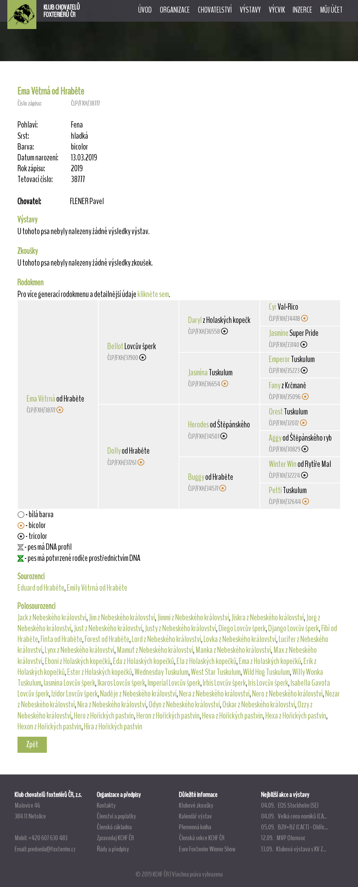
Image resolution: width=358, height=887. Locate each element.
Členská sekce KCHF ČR (201, 838)
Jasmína (198, 372)
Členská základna (114, 827)
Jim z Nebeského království (122, 617)
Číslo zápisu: (29, 103)
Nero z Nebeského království (287, 694)
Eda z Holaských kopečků (143, 661)
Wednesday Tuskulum (161, 672)
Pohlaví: (27, 125)
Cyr (273, 307)
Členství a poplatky (116, 816)
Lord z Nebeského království (166, 639)
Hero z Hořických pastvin (104, 716)
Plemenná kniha (195, 827)
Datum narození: (37, 157)
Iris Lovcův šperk (268, 683)
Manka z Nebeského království (233, 650)
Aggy (275, 438)
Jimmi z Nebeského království (193, 617)
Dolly (114, 451)
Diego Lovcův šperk (242, 628)
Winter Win (282, 464)
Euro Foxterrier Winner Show (207, 849)
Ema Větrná (41, 399)
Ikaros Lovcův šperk (121, 683)
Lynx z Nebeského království (79, 650)
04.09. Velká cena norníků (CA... (294, 816)
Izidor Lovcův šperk (74, 694)
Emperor (279, 359)
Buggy (196, 477)
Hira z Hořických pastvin (113, 727)
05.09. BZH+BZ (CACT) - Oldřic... (294, 827)
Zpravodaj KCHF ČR (115, 838)
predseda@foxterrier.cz (52, 849)
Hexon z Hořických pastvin (49, 727)
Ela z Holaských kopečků (206, 661)
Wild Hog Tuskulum (266, 672)
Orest (276, 412)
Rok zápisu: (31, 168)
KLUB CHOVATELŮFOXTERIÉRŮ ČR (62, 10)
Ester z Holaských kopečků (99, 672)
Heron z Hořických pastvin (168, 716)
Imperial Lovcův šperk (174, 683)
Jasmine (278, 333)
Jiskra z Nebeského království (267, 617)
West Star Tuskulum (216, 672)
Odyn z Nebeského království (184, 705)
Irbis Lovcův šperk (224, 683)
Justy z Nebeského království (180, 628)
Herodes (198, 425)
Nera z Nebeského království (214, 694)
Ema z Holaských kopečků (270, 661)
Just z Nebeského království (108, 628)
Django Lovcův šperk (293, 628)
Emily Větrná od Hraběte (97, 588)
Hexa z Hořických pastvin (295, 716)
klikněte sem (153, 294)
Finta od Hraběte (61, 639)
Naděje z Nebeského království (138, 694)
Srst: (23, 136)
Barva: (25, 147)
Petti (275, 490)
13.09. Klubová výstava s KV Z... (293, 849)
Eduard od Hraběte (40, 588)
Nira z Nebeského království (111, 705)
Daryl (195, 320)
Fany (274, 385)
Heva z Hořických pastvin (232, 716)
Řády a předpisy (113, 849)
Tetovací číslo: (35, 179)
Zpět (32, 744)
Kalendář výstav (195, 816)
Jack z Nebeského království (51, 617)
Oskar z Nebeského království (258, 705)
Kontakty (106, 805)
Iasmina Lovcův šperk (69, 683)
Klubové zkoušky (196, 805)
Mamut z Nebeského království (155, 650)
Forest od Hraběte (107, 639)
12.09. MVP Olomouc (283, 838)
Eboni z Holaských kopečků (77, 661)
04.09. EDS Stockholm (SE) (289, 805)
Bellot (115, 346)
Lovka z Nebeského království (239, 639)
